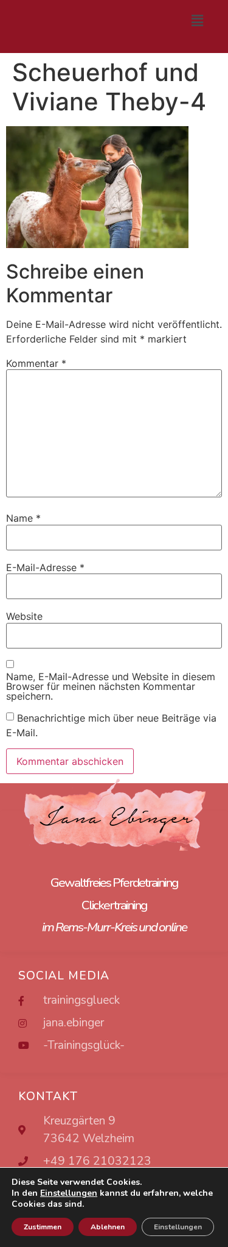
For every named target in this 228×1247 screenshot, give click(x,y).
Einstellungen (178, 1227)
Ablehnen (108, 1227)
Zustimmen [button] (42, 1227)
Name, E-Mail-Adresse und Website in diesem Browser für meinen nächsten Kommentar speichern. (110, 686)
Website (24, 616)
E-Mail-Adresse (45, 567)
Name (23, 518)
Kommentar (36, 363)
